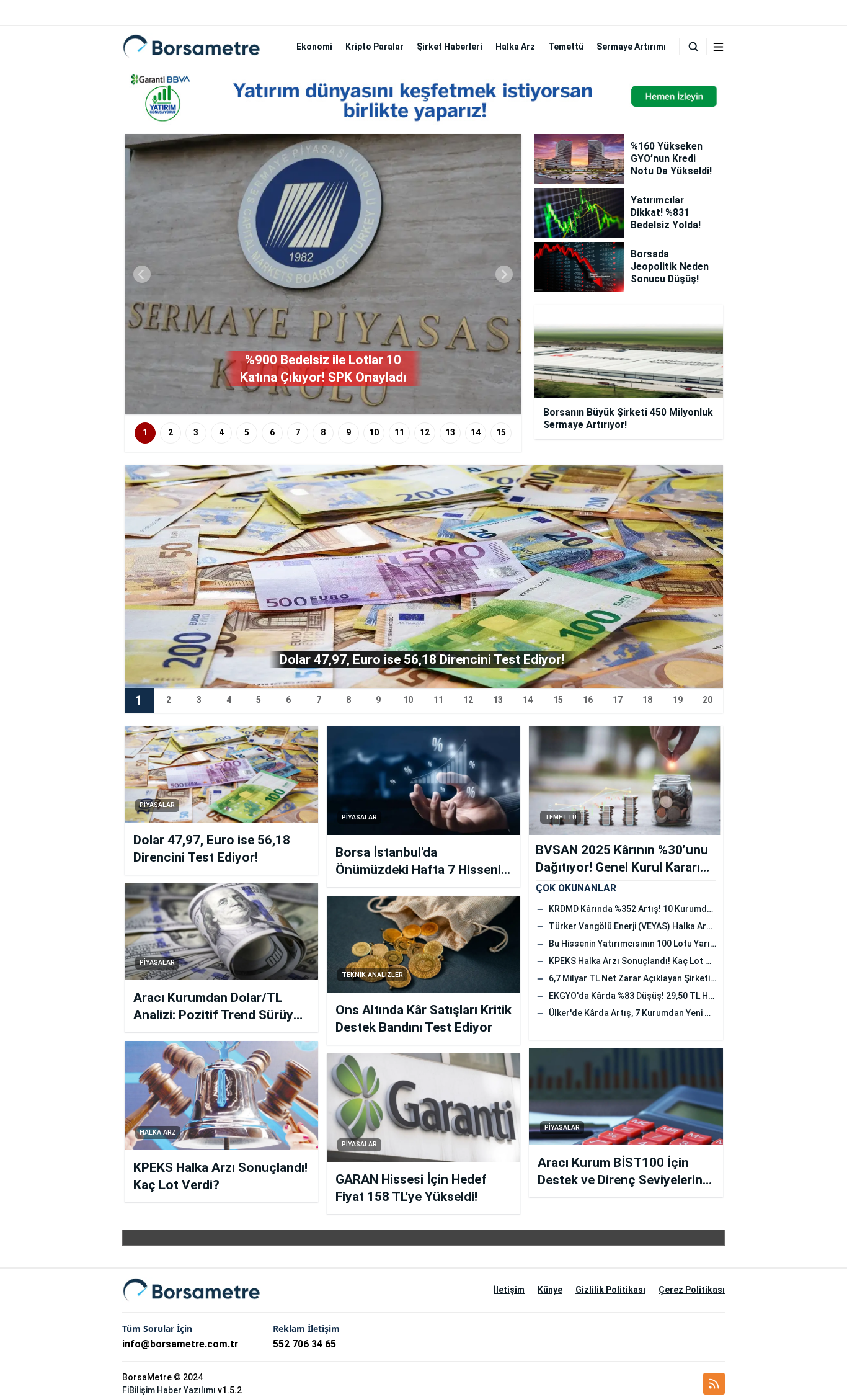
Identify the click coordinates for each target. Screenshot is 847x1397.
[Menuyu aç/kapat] (718, 46)
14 (476, 432)
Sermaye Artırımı (631, 46)
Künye (550, 1290)
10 (374, 432)
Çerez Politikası (692, 1290)
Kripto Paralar (374, 46)
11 (399, 432)
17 (618, 700)
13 (450, 432)
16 (588, 700)
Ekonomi (314, 46)
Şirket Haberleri (449, 46)
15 (501, 432)
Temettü (565, 46)
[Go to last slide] (142, 274)
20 (707, 700)
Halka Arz (515, 46)
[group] (323, 274)
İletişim (509, 1290)
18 (647, 700)
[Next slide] (504, 274)
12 (425, 432)
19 (678, 700)
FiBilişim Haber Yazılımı (169, 1390)
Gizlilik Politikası (610, 1290)
